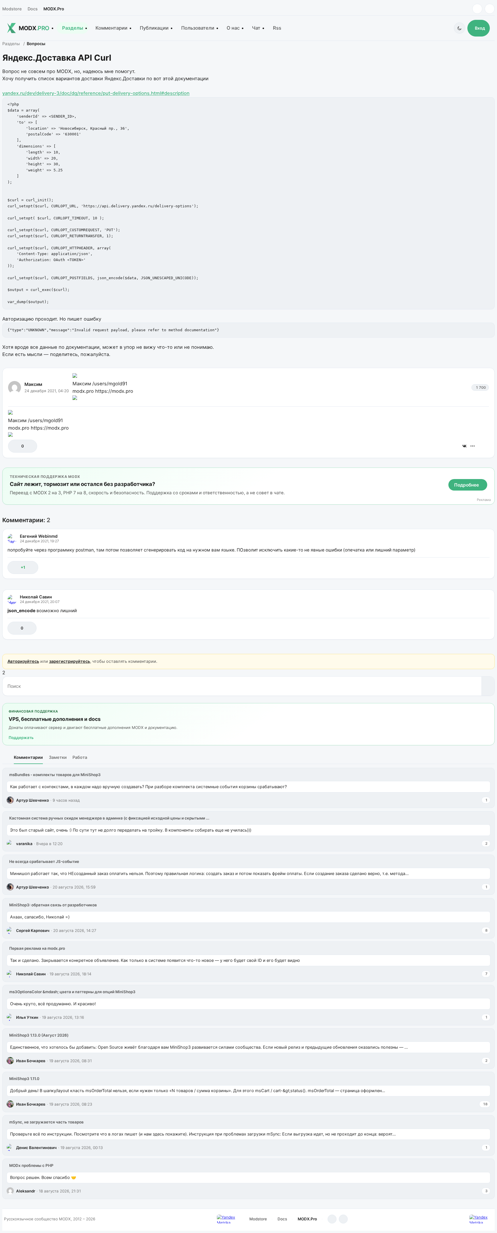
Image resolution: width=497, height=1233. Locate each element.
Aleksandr (25, 1191)
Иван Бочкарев (30, 1060)
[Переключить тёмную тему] (459, 28)
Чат (256, 28)
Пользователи (197, 28)
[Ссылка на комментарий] (471, 567)
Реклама (484, 499)
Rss (277, 28)
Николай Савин (36, 596)
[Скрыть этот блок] (489, 473)
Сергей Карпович (32, 930)
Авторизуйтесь (23, 661)
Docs (33, 8)
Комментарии (111, 28)
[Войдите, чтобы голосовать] (15, 446)
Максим (33, 384)
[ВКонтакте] (464, 446)
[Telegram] (477, 9)
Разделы (72, 28)
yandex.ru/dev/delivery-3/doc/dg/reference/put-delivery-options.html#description (96, 93)
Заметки (58, 757)
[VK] (490, 9)
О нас (233, 28)
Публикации (154, 28)
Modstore (12, 8)
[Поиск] (487, 686)
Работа (79, 757)
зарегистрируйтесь (69, 661)
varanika (24, 843)
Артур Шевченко (32, 800)
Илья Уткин (27, 1017)
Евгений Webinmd (39, 536)
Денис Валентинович (36, 1147)
